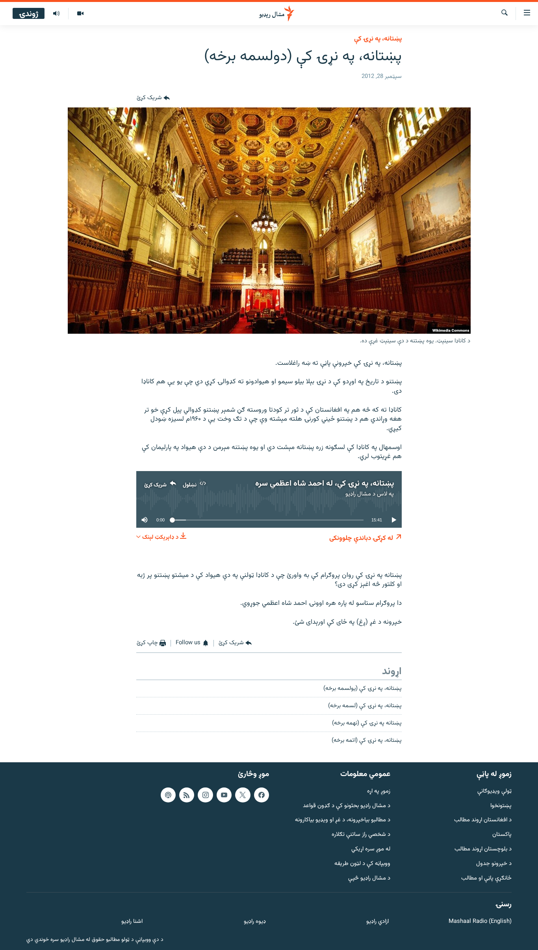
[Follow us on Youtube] (224, 794)
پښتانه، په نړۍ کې (378, 39)
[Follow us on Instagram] (205, 794)
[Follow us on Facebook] (261, 794)
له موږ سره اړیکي (370, 849)
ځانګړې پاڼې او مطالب (486, 878)
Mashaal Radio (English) (480, 922)
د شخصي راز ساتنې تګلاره (361, 835)
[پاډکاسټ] (168, 794)
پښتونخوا (501, 806)
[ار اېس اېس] (186, 794)
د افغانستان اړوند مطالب (483, 820)
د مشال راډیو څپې (369, 878)
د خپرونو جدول (494, 863)
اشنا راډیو (132, 922)
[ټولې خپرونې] (56, 14)
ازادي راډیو (377, 922)
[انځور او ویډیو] (80, 14)
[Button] (153, 98)
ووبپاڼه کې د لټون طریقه (362, 863)
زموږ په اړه (378, 791)
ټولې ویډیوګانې (494, 791)
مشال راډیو (358, 494)
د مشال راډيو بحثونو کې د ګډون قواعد (346, 806)
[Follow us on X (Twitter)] (242, 794)
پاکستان (502, 835)
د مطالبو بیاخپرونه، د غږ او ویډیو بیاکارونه (342, 820)
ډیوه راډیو (254, 922)
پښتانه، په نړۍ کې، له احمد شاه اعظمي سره (324, 483)
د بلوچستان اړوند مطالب (483, 849)
